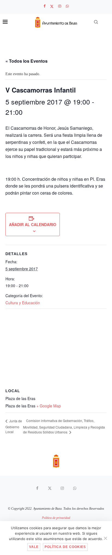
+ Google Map (48, 405)
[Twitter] (52, 6)
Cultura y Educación (22, 302)
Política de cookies (65, 547)
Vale (34, 547)
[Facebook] (44, 6)
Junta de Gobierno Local (13, 426)
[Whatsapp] (67, 6)
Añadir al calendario (32, 224)
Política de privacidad (56, 518)
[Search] (96, 22)
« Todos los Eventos (26, 61)
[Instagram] (59, 6)
